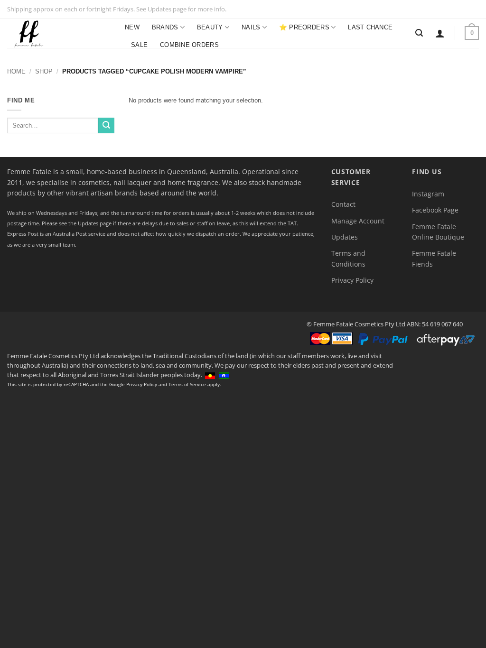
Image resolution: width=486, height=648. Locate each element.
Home (16, 71)
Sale (139, 44)
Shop (44, 71)
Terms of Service (187, 384)
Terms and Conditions (348, 258)
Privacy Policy (352, 280)
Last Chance (370, 27)
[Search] (419, 33)
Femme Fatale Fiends (434, 258)
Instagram (428, 193)
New (132, 27)
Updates (344, 236)
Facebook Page (435, 209)
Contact (343, 204)
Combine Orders (189, 44)
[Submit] (106, 125)
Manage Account (357, 220)
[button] (440, 33)
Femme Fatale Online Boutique (438, 231)
